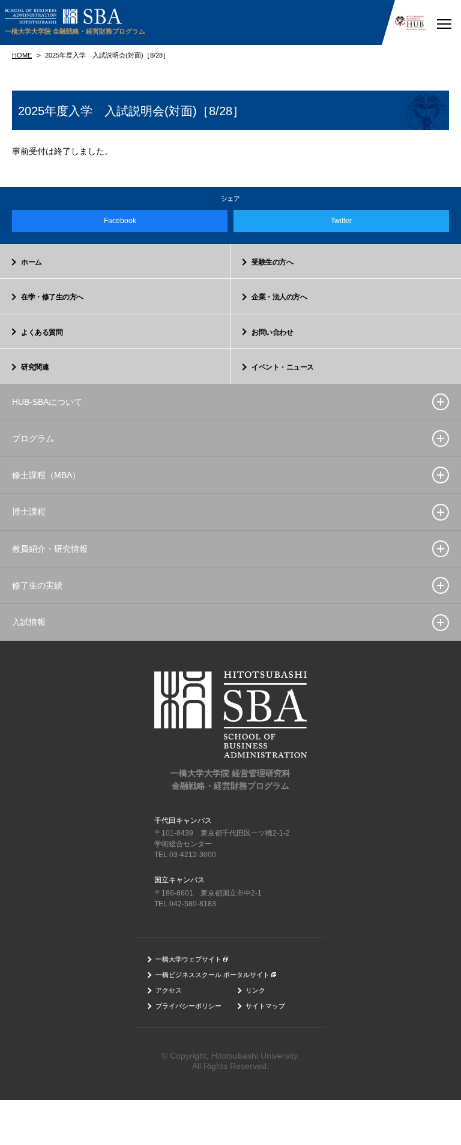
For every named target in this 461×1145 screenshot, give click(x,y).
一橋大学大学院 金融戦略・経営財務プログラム (75, 31)
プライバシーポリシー (188, 1005)
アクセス (168, 990)
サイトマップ (265, 1005)
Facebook (120, 221)
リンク (255, 990)
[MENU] (444, 22)
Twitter (341, 221)
